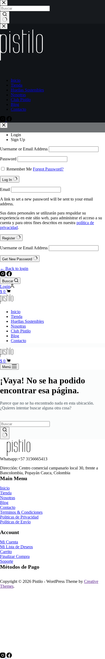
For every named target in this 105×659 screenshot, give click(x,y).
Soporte (6, 561)
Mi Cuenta (9, 542)
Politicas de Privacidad (19, 517)
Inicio (15, 311)
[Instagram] (3, 275)
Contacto (18, 340)
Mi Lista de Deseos (16, 547)
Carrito (6, 551)
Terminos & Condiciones (21, 512)
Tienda (16, 316)
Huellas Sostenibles (27, 321)
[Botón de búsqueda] (4, 433)
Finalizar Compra (15, 556)
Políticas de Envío (15, 522)
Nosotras (18, 326)
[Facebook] (9, 275)
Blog (15, 336)
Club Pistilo (21, 331)
